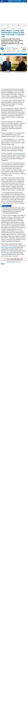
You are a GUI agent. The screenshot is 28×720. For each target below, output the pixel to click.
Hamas (3, 51)
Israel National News (9, 47)
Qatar (18, 51)
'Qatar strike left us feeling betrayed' (10, 213)
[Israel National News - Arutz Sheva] (14, 1)
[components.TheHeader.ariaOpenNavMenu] (4, 1)
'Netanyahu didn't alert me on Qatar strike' (12, 211)
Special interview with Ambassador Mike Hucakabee (14, 207)
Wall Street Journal (11, 51)
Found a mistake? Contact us (13, 261)
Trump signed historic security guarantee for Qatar (13, 209)
